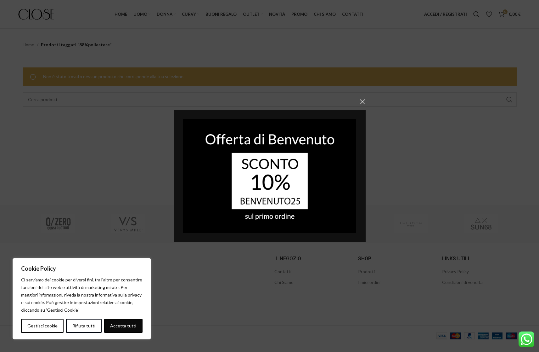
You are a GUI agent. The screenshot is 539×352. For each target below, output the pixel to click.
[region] (82, 298)
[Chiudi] (362, 102)
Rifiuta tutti (83, 325)
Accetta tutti (123, 325)
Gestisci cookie (42, 325)
